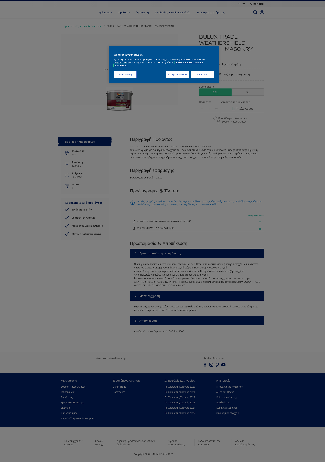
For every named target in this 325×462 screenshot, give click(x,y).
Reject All (202, 74)
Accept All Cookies (177, 74)
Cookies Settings (125, 74)
